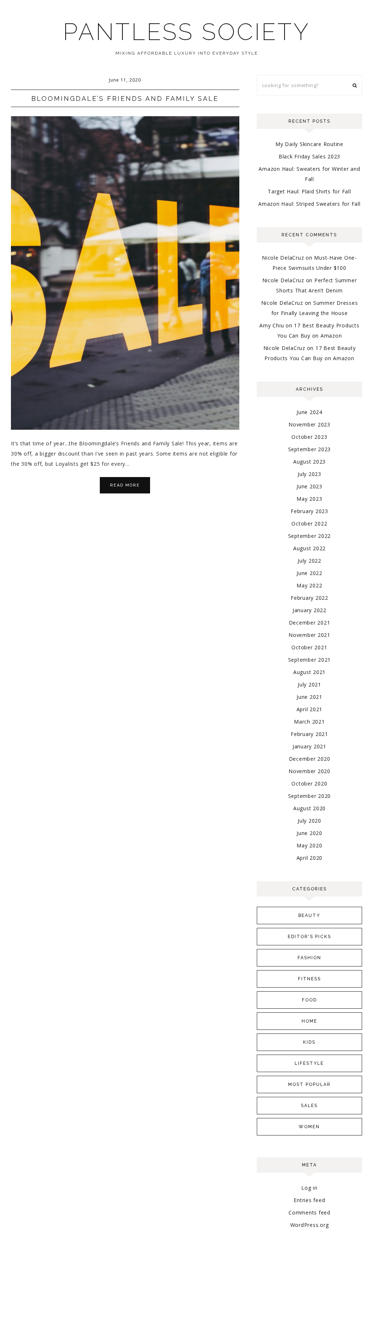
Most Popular (309, 1084)
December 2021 (309, 622)
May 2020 (309, 845)
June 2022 (309, 573)
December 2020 (309, 758)
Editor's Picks (309, 936)
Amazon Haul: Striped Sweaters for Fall (309, 203)
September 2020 (309, 795)
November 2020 (309, 771)
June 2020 (309, 833)
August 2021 (309, 672)
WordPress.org (309, 1224)
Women (309, 1126)
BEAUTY (309, 915)
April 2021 (310, 709)
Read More (125, 485)
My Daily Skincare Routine (309, 144)
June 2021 (309, 696)
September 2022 (309, 535)
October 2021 (309, 647)
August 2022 (309, 548)
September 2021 (309, 659)
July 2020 (309, 820)
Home (309, 1021)
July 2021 (309, 684)
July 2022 (309, 560)
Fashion (309, 957)
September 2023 (309, 449)
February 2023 (309, 511)
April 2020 (310, 857)
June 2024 (309, 412)
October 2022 (309, 523)
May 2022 (309, 585)
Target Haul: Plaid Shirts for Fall (309, 191)
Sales (309, 1105)
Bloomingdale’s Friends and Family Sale (125, 98)
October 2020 (309, 783)
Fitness (309, 978)
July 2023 (309, 473)
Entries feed (309, 1200)
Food (309, 1000)
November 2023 (309, 424)
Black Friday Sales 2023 (309, 156)
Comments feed (309, 1212)
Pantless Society (186, 32)
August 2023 (309, 461)
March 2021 (309, 721)
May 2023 (309, 498)
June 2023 (309, 486)
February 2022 (309, 597)
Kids (309, 1042)
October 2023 (309, 436)
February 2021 (309, 734)
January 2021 (309, 746)
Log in (309, 1187)
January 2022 (309, 610)
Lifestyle (309, 1063)
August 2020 (309, 808)
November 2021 (309, 634)
